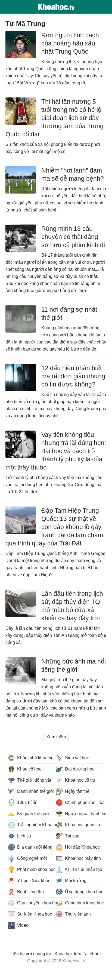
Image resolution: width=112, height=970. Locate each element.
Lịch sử (24, 836)
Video (22, 925)
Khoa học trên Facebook (78, 953)
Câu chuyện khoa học (36, 903)
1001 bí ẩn (27, 802)
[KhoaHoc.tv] (56, 6)
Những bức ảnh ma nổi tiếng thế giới (73, 665)
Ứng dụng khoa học (83, 891)
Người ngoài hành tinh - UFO (84, 813)
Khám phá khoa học (36, 758)
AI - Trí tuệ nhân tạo (83, 869)
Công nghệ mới (31, 858)
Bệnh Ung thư (30, 891)
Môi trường (75, 880)
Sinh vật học (76, 758)
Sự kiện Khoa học (34, 914)
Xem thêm (56, 737)
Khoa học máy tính (82, 858)
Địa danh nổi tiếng (34, 847)
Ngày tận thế (76, 791)
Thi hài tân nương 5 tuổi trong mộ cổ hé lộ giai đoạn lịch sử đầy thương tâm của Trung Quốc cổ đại (54, 118)
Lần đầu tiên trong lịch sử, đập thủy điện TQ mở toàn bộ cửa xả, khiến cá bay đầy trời (72, 606)
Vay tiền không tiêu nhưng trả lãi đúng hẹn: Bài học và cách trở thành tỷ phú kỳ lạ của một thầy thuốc (55, 451)
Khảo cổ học (28, 769)
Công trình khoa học (84, 903)
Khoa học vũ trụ (79, 780)
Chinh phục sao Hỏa (84, 802)
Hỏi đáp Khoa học (82, 847)
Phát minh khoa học (35, 869)
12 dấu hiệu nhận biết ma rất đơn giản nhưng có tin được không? (73, 376)
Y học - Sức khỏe (33, 880)
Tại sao (71, 836)
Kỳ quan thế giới (32, 813)
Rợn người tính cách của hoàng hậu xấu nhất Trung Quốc (70, 43)
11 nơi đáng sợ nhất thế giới (69, 313)
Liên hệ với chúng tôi (30, 953)
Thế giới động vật (33, 780)
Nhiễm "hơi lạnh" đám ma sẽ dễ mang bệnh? (72, 174)
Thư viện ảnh (77, 914)
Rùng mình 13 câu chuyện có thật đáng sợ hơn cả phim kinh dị (73, 236)
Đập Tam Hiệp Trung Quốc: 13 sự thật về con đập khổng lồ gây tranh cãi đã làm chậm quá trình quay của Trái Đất (54, 527)
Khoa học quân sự (82, 824)
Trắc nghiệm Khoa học (36, 824)
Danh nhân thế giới (35, 791)
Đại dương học (79, 769)
